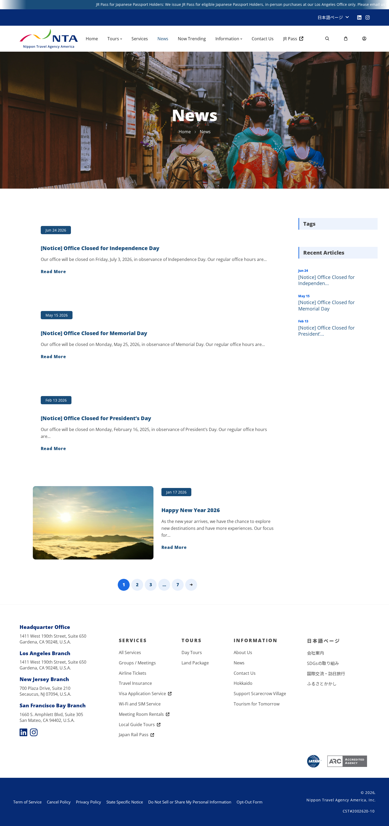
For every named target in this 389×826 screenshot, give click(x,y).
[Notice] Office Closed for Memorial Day (326, 305)
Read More (53, 271)
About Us (243, 652)
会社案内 (315, 653)
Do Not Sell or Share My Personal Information (189, 802)
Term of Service (27, 802)
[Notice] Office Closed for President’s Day (96, 418)
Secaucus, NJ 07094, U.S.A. (45, 694)
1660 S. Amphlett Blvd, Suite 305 (51, 714)
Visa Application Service (143, 693)
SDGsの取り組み (323, 663)
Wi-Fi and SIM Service (140, 704)
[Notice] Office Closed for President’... (326, 331)
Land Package (195, 663)
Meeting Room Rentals (142, 714)
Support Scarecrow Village (260, 693)
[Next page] (191, 585)
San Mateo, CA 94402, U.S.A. (47, 720)
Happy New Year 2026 (190, 510)
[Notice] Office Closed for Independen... (326, 280)
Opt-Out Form (250, 802)
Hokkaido (243, 683)
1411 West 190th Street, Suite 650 (53, 636)
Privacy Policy (88, 802)
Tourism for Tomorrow (256, 704)
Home (185, 132)
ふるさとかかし (322, 684)
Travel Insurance (135, 683)
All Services (130, 652)
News (239, 663)
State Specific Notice (124, 802)
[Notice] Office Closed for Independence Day (100, 248)
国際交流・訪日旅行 (326, 674)
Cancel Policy (59, 802)
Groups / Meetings (137, 663)
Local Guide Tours (138, 724)
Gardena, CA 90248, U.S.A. (45, 642)
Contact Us (245, 673)
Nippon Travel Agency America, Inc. (341, 799)
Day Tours (192, 652)
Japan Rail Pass (135, 735)
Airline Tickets (132, 673)
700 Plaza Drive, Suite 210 (45, 688)
